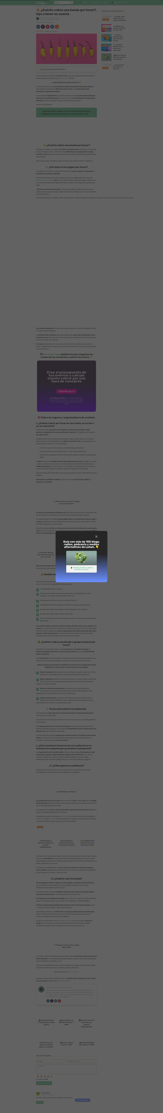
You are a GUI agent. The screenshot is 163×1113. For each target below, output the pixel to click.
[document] (81, 556)
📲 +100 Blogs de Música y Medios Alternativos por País (81, 568)
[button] (96, 536)
